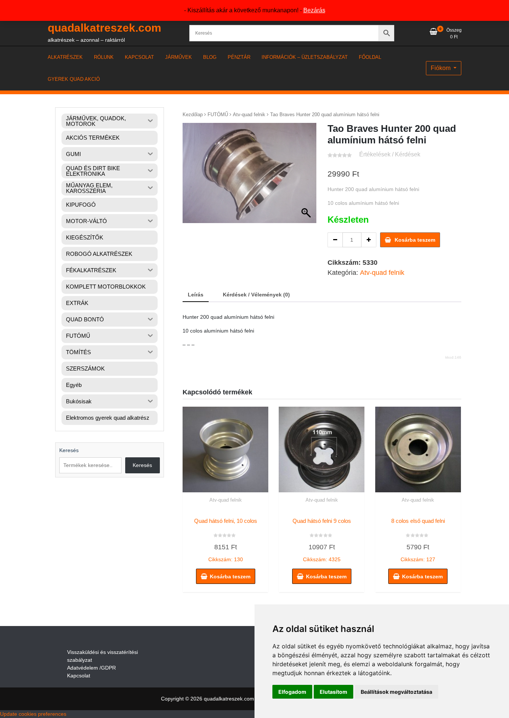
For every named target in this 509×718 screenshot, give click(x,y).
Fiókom (441, 68)
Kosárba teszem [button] (230, 576)
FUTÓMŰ (218, 114)
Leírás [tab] (195, 295)
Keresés (69, 450)
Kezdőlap (193, 114)
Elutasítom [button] (333, 692)
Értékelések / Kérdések (389, 154)
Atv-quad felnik (249, 114)
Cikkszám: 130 (225, 540)
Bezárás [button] (314, 10)
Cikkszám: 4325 (322, 540)
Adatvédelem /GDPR (91, 668)
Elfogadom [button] (292, 692)
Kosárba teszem (415, 240)
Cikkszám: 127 (418, 540)
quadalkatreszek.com (104, 28)
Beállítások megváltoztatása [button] (396, 692)
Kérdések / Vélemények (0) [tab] (256, 295)
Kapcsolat (78, 676)
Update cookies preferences (33, 714)
